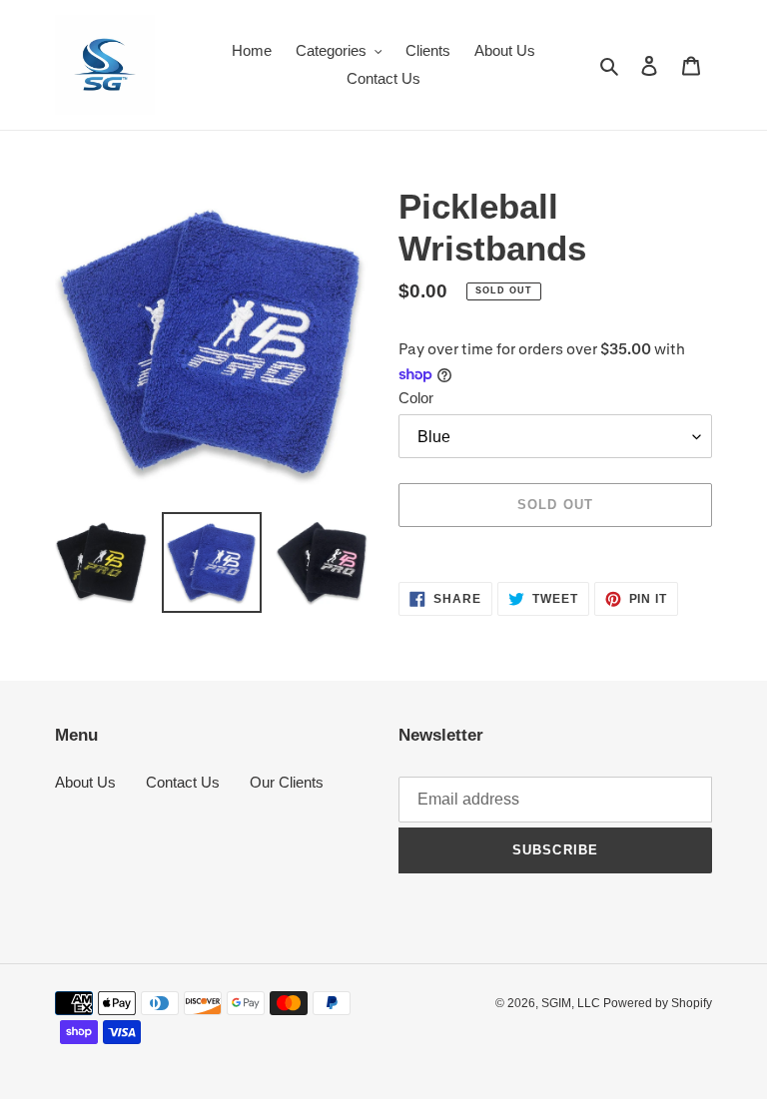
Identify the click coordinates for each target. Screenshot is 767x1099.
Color (415, 397)
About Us (85, 782)
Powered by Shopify (657, 1003)
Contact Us (183, 782)
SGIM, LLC (572, 1003)
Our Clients (287, 782)
